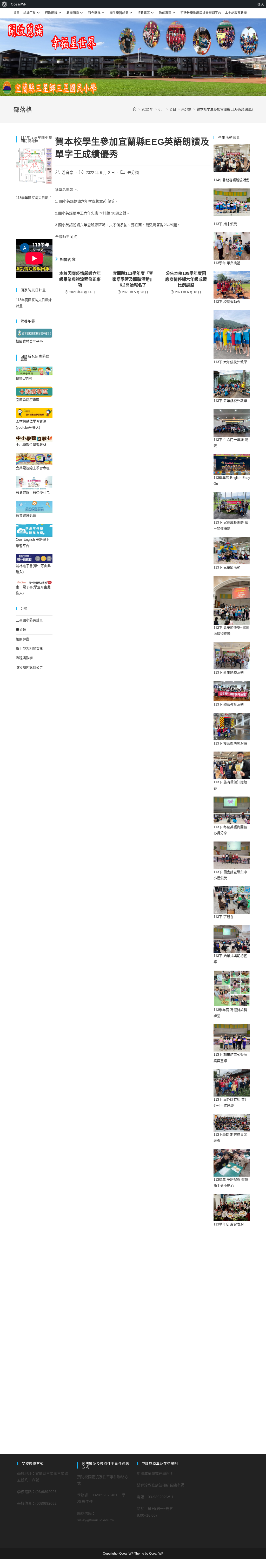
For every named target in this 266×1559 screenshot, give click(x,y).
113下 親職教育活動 (229, 704)
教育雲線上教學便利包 (33, 492)
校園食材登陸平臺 (29, 341)
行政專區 (143, 13)
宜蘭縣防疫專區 (27, 400)
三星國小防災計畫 (29, 620)
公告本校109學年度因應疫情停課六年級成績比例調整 (186, 279)
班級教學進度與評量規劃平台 (201, 13)
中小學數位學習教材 (31, 445)
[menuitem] (4, 4)
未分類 (133, 173)
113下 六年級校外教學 (230, 362)
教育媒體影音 (26, 516)
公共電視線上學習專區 (33, 468)
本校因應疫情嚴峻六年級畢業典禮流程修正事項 (80, 279)
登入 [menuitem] (260, 4)
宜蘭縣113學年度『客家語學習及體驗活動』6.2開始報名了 (133, 279)
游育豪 (68, 173)
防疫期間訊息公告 (29, 667)
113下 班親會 (224, 917)
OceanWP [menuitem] (18, 4)
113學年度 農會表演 (229, 1224)
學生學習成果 (119, 13)
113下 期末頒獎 (225, 224)
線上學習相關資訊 (29, 648)
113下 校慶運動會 (227, 302)
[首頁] (134, 109)
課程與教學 (24, 658)
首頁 (16, 13)
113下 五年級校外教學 (230, 401)
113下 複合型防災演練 (230, 743)
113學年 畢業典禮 (227, 263)
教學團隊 (72, 13)
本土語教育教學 (236, 13)
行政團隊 (51, 13)
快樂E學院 (24, 378)
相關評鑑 (22, 639)
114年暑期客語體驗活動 (231, 180)
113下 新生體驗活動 (229, 672)
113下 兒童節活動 (227, 567)
